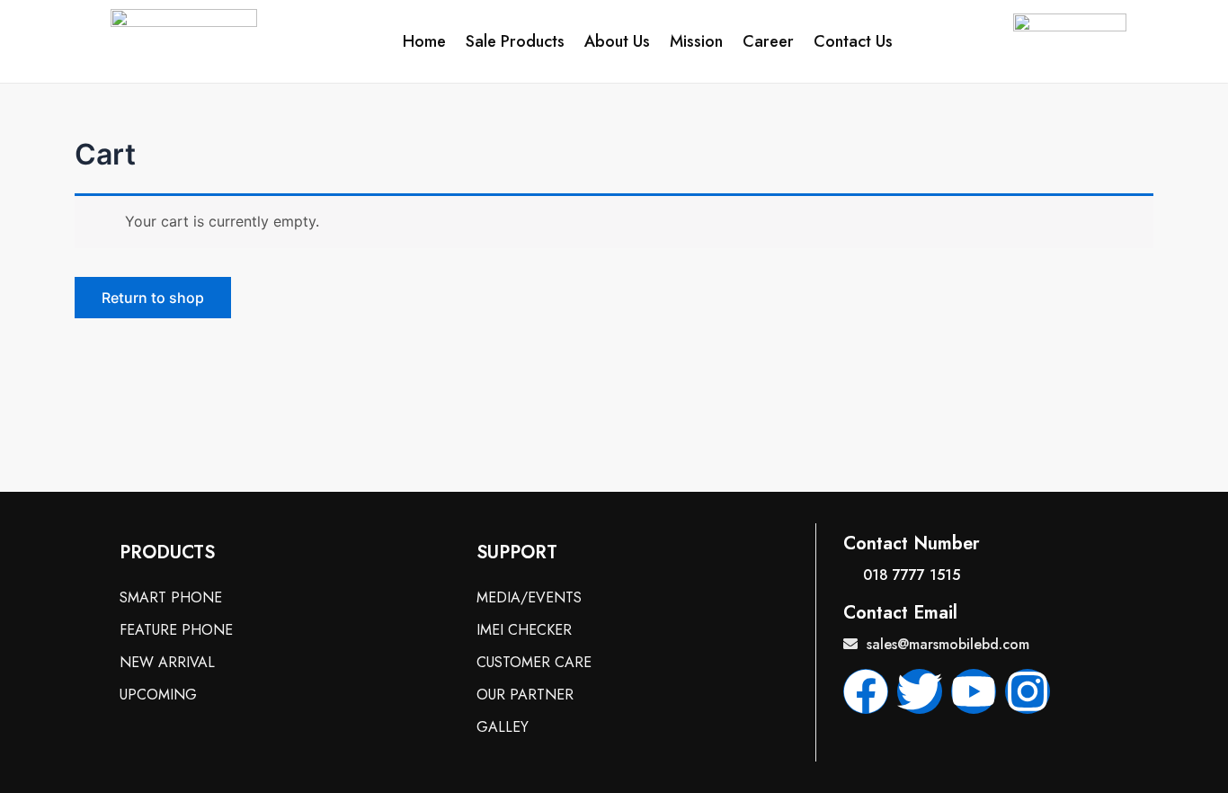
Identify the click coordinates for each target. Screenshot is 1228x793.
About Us (617, 41)
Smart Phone (171, 597)
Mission (696, 41)
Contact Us (853, 41)
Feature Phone (176, 629)
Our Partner (525, 694)
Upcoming (158, 694)
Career (768, 41)
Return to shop (153, 298)
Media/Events (529, 597)
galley (502, 727)
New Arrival (167, 662)
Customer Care (534, 662)
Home (424, 41)
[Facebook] (865, 691)
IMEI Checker (524, 629)
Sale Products (515, 41)
